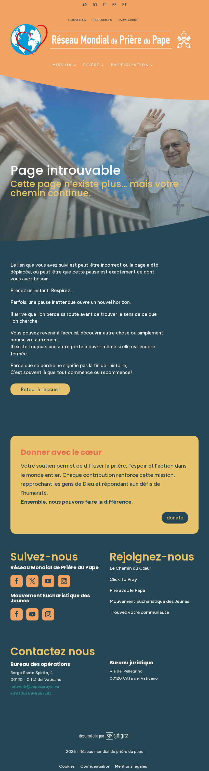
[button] (204, 734)
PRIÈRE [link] (91, 65)
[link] (84, 5)
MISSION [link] (62, 65)
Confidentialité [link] (94, 767)
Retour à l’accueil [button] (40, 389)
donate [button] (175, 518)
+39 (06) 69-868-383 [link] (30, 693)
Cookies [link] (67, 767)
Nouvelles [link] (77, 20)
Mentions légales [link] (131, 767)
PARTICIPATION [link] (130, 65)
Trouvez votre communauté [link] (139, 612)
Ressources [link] (102, 20)
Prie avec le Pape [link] (127, 590)
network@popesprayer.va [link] (34, 686)
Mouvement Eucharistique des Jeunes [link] (149, 601)
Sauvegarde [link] (128, 20)
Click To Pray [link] (123, 579)
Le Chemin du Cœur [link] (130, 568)
